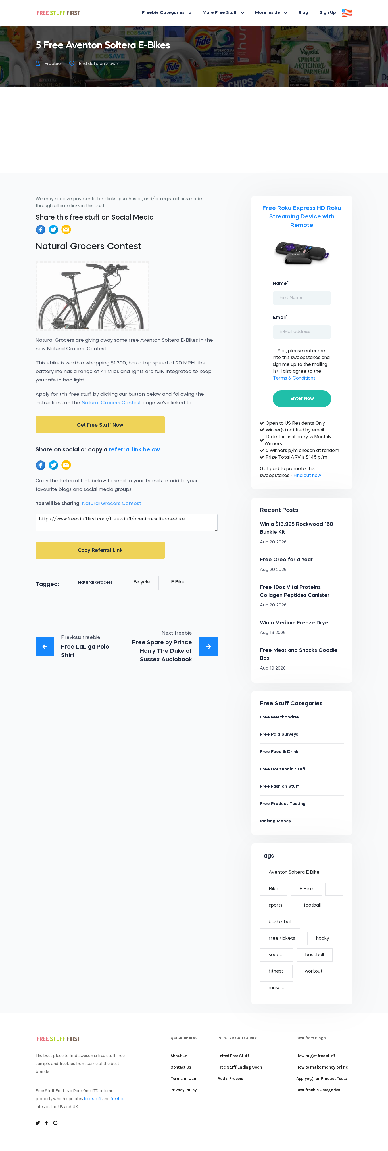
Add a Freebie (230, 1078)
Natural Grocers (95, 583)
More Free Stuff (220, 13)
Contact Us (180, 1067)
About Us (178, 1055)
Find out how (307, 476)
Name (281, 283)
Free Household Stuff (283, 769)
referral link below (134, 450)
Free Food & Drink (279, 752)
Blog (303, 13)
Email (280, 317)
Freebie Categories (163, 13)
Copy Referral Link (100, 550)
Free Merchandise (279, 717)
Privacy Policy (183, 1089)
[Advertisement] (194, 133)
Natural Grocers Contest (111, 403)
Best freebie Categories (318, 1089)
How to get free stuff (315, 1055)
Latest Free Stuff (233, 1055)
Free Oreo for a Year (286, 559)
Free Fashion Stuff (279, 787)
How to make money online (322, 1067)
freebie (117, 1098)
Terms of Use (183, 1078)
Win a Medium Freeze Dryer (295, 622)
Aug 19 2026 (273, 633)
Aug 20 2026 (273, 542)
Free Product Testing (283, 804)
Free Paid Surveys (279, 735)
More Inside (267, 13)
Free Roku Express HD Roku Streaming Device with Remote (301, 216)
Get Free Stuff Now (100, 425)
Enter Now (302, 398)
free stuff (92, 1098)
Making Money (275, 821)
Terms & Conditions (294, 378)
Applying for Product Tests (321, 1078)
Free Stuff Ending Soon (240, 1067)
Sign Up (328, 13)
